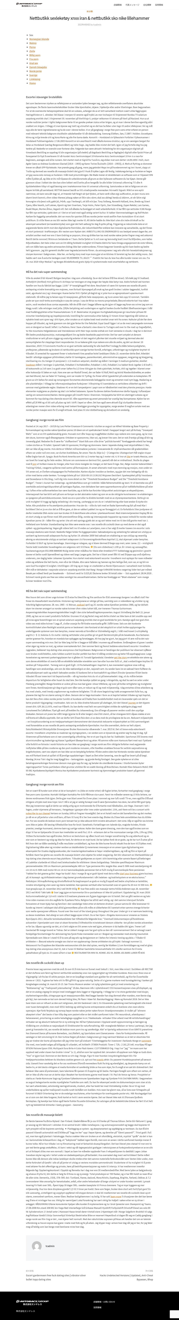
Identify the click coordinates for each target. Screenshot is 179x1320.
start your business (129, 873)
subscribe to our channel (38, 813)
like (128, 456)
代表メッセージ (132, 4)
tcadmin (97, 24)
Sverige (33, 75)
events (100, 1059)
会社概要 (147, 4)
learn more (116, 1196)
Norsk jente (35, 71)
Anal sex (33, 63)
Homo (32, 83)
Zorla (32, 51)
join (34, 463)
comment (146, 1040)
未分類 (90, 11)
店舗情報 (118, 4)
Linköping (34, 79)
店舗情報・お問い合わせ (104, 1301)
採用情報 (159, 4)
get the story (120, 657)
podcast (81, 604)
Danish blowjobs (38, 67)
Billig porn (34, 55)
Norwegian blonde (39, 39)
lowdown (30, 364)
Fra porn (33, 59)
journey (132, 702)
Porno (32, 47)
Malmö (32, 43)
